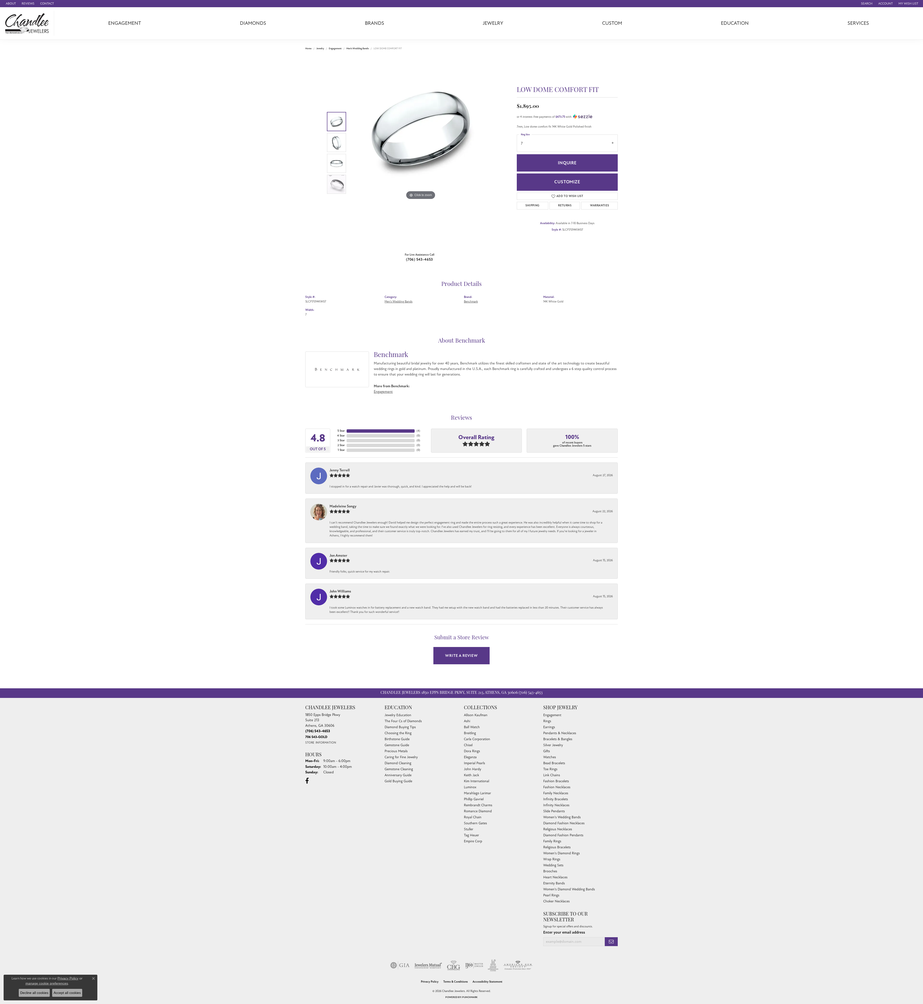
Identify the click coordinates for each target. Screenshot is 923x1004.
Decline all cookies (34, 993)
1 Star (341, 450)
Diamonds (253, 23)
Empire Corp (473, 841)
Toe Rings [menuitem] (550, 769)
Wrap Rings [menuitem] (551, 859)
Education (735, 23)
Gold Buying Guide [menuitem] (398, 781)
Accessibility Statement (487, 982)
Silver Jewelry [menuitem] (553, 745)
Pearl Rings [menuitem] (551, 895)
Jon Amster (338, 555)
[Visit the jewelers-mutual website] (428, 965)
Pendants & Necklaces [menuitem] (559, 733)
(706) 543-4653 (419, 259)
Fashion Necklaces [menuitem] (556, 787)
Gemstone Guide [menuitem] (397, 745)
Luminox (470, 787)
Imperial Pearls (474, 763)
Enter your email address (564, 932)
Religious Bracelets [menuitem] (557, 847)
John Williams (340, 591)
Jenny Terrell (340, 470)
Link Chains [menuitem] (551, 775)
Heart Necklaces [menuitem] (555, 877)
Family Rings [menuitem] (552, 841)
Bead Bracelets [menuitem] (554, 763)
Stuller (468, 829)
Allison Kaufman (475, 715)
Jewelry (493, 23)
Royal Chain (472, 817)
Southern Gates (475, 823)
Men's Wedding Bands (357, 48)
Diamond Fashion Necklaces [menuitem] (564, 823)
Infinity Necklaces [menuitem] (556, 805)
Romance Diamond (478, 811)
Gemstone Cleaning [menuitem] (399, 769)
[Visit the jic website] (493, 965)
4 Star (341, 435)
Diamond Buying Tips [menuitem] (400, 727)
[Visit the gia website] (400, 965)
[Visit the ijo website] (474, 965)
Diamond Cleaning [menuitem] (398, 763)
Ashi (467, 721)
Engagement (124, 23)
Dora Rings (472, 751)
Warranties (599, 205)
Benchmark (471, 301)
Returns (564, 205)
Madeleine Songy (343, 506)
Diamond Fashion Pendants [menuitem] (563, 835)
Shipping (532, 205)
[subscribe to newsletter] (611, 941)
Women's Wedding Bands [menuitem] (562, 817)
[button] (866, 3)
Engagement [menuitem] (552, 715)
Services (858, 23)
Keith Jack (471, 775)
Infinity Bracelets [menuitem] (555, 799)
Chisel (468, 745)
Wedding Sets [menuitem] (553, 865)
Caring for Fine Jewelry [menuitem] (401, 757)
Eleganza (470, 757)
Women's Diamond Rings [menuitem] (561, 853)
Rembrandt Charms (478, 805)
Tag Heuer (471, 835)
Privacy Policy (429, 982)
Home (308, 48)
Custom (612, 23)
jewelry (320, 48)
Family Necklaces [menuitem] (555, 793)
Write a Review (461, 655)
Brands (374, 23)
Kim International (476, 781)
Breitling (470, 733)
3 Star (341, 440)
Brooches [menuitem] (550, 871)
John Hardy (472, 769)
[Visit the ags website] (518, 965)
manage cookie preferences (46, 983)
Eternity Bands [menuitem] (554, 883)
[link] (10, 3)
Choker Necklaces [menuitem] (556, 901)
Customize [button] (567, 182)
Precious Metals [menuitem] (396, 751)
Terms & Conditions (455, 982)
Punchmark (469, 997)
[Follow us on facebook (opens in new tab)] (307, 781)
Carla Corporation (477, 739)
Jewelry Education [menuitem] (398, 715)
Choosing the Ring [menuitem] (398, 733)
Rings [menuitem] (547, 721)
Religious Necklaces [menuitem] (557, 829)
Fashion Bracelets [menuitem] (556, 781)
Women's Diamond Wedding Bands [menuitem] (569, 889)
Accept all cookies (67, 993)
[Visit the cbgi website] (453, 965)
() (418, 431)
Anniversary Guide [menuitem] (398, 775)
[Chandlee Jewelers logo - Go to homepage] (28, 23)
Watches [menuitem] (549, 757)
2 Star (341, 445)
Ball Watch (472, 727)
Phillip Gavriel (474, 799)
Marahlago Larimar (477, 793)
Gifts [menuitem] (546, 751)
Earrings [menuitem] (549, 727)
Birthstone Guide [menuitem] (397, 739)
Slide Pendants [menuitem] (554, 811)
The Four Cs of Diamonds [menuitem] (403, 721)
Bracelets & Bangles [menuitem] (557, 739)
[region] (421, 153)
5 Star (341, 431)
